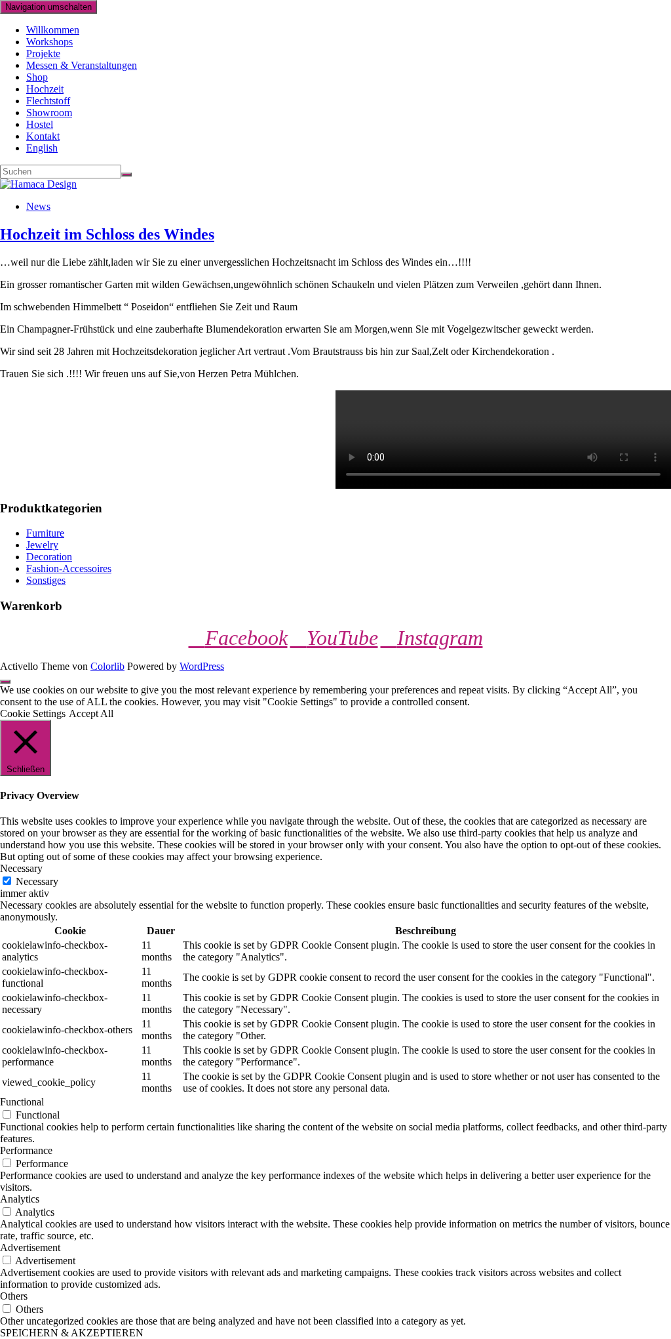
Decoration (49, 556)
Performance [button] (26, 1150)
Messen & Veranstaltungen (81, 65)
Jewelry (42, 544)
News (38, 206)
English (42, 148)
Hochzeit (45, 88)
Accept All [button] (91, 713)
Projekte (43, 53)
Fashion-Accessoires (68, 568)
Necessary (37, 881)
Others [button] (14, 1296)
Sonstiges (46, 580)
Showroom (49, 112)
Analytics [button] (19, 1199)
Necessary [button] (21, 868)
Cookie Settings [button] (33, 713)
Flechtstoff (48, 100)
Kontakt (43, 136)
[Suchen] (126, 174)
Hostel (39, 124)
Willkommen (52, 29)
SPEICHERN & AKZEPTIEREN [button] (72, 1332)
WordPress (202, 666)
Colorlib (107, 666)
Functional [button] (22, 1101)
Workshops (49, 41)
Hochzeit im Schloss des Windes (107, 234)
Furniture (45, 533)
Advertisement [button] (30, 1247)
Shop (37, 77)
